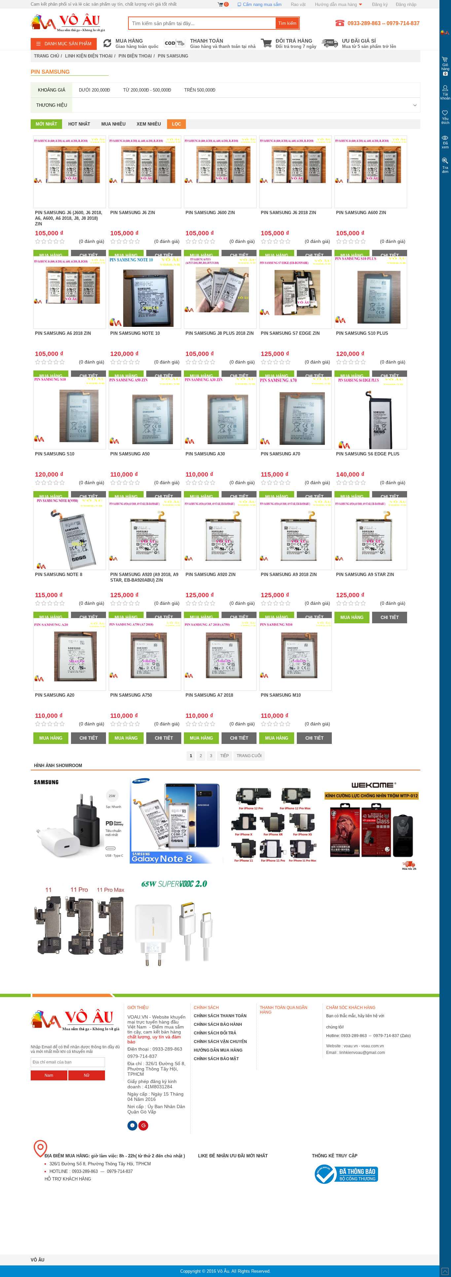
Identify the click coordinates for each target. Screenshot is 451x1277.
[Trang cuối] (249, 756)
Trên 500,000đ (199, 90)
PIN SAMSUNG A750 (131, 695)
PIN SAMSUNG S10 (54, 453)
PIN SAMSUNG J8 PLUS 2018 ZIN (220, 333)
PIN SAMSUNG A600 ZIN (361, 212)
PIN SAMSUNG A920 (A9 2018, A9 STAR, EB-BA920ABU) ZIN (144, 577)
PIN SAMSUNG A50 (130, 453)
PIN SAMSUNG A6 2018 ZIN (63, 333)
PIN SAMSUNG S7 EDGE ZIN (290, 333)
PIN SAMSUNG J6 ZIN (132, 212)
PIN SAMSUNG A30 (205, 453)
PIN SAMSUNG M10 (281, 695)
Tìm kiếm (287, 23)
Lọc (176, 124)
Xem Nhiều (149, 124)
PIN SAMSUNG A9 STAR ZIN (365, 574)
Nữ (86, 1075)
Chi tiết (89, 255)
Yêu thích (445, 121)
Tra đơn (445, 170)
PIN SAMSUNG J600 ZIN (210, 212)
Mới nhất (46, 124)
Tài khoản (445, 96)
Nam (49, 1075)
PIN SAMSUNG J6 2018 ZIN (288, 212)
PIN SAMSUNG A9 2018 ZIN (289, 574)
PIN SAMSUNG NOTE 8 (58, 574)
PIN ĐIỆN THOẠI (135, 56)
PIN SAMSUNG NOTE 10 (135, 333)
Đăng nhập (406, 4)
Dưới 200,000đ (94, 90)
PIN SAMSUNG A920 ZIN (210, 574)
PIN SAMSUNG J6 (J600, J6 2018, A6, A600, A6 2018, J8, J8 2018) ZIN (68, 218)
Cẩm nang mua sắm (262, 4)
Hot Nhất (79, 124)
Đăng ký (380, 4)
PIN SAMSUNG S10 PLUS (362, 333)
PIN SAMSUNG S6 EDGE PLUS (367, 453)
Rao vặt (298, 4)
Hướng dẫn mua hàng (336, 4)
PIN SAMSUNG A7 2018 (209, 695)
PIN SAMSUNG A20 (54, 695)
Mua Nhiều (113, 124)
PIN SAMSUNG (173, 56)
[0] (221, 4)
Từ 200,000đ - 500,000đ (147, 90)
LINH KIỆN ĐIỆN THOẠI (89, 56)
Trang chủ (46, 56)
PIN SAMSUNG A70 (280, 453)
